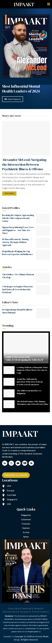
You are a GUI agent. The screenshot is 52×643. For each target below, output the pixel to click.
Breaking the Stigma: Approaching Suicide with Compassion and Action (18, 218)
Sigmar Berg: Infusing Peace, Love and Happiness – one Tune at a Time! (18, 230)
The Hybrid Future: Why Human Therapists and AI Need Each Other (32, 403)
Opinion (26, 528)
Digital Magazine (14, 99)
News (26, 536)
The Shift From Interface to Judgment (29, 392)
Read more (9, 193)
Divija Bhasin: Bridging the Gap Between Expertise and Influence (17, 253)
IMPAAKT (24, 4)
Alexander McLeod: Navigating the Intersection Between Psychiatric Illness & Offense (24, 164)
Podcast (26, 523)
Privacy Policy (14, 608)
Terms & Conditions (40, 612)
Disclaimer (24, 612)
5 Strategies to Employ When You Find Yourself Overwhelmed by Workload (17, 289)
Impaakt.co (9, 636)
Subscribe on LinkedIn (16, 475)
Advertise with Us (10, 612)
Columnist (26, 519)
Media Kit (38, 608)
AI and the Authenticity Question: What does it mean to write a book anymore (30, 382)
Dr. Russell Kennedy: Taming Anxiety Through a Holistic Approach (15, 242)
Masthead (26, 608)
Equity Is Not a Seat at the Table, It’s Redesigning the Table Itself (24, 358)
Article (26, 532)
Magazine (26, 515)
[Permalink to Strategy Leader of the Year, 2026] (26, 571)
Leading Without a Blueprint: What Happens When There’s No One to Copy (32, 370)
